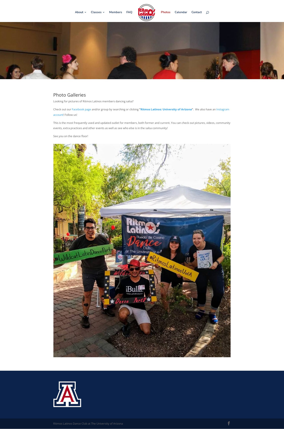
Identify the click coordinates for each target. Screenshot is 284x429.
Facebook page (81, 109)
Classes (96, 12)
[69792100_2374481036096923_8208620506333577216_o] (142, 356)
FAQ (129, 12)
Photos (165, 12)
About (79, 12)
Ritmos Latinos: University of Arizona (166, 109)
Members (115, 12)
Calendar (181, 12)
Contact (196, 12)
